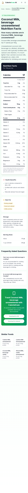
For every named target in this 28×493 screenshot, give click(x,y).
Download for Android (14, 321)
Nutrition (8, 9)
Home (2, 9)
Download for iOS (14, 316)
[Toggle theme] (21, 2)
